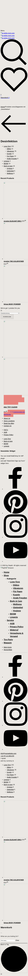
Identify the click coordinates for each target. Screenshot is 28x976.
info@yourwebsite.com (8, 753)
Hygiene (9, 168)
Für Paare (10, 156)
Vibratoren (10, 151)
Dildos (9, 149)
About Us (7, 418)
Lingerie (6, 161)
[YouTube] (15, 561)
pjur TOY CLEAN (10, 407)
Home (3, 107)
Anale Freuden (12, 158)
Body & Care (8, 166)
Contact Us (7, 426)
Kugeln (9, 153)
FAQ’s (6, 430)
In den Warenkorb (13, 398)
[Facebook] (15, 489)
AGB (5, 432)
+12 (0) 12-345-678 (7, 756)
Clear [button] (17, 940)
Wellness (10, 173)
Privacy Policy (8, 435)
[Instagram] (15, 537)
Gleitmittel (10, 171)
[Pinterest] (15, 513)
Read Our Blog (9, 423)
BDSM (6, 163)
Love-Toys (7, 146)
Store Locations (9, 421)
